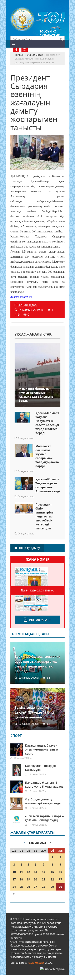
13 (35, 872)
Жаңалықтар (27, 305)
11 (21, 872)
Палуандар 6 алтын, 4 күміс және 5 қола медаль (44, 784)
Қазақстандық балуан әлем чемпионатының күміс (41, 749)
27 (35, 887)
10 (14, 872)
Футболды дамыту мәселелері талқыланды (43, 801)
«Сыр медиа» (36, 963)
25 (21, 887)
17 (14, 879)
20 (35, 879)
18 (21, 879)
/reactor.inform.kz (21, 296)
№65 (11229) (37, 590)
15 (52, 872)
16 (60, 872)
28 (43, 887)
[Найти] (61, 39)
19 (28, 879)
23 (60, 879)
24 (14, 887)
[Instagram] (24, 50)
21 (43, 879)
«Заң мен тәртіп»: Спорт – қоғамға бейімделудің (44, 818)
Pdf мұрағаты (40, 620)
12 (28, 872)
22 (52, 879)
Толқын (37, 19)
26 (28, 887)
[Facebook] (16, 50)
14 (43, 872)
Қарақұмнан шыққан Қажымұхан (40, 768)
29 (52, 887)
